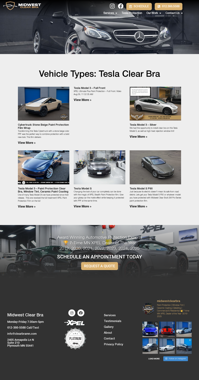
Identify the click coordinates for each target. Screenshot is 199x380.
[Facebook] (80, 312)
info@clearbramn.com (22, 334)
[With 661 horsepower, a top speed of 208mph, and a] (167, 329)
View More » (27, 143)
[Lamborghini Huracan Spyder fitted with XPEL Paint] (184, 329)
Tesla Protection (131, 13)
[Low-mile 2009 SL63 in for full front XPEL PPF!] (167, 346)
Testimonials (112, 321)
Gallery (108, 327)
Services (108, 13)
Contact (109, 338)
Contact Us (172, 13)
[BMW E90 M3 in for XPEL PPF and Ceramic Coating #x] (150, 346)
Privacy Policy (113, 344)
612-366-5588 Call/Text (23, 328)
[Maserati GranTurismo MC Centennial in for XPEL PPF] (150, 329)
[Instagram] (71, 312)
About (108, 333)
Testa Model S (83, 189)
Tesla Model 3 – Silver (143, 125)
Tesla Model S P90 (141, 189)
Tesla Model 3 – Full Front (89, 88)
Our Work (152, 13)
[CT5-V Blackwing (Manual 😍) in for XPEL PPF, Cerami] (184, 346)
